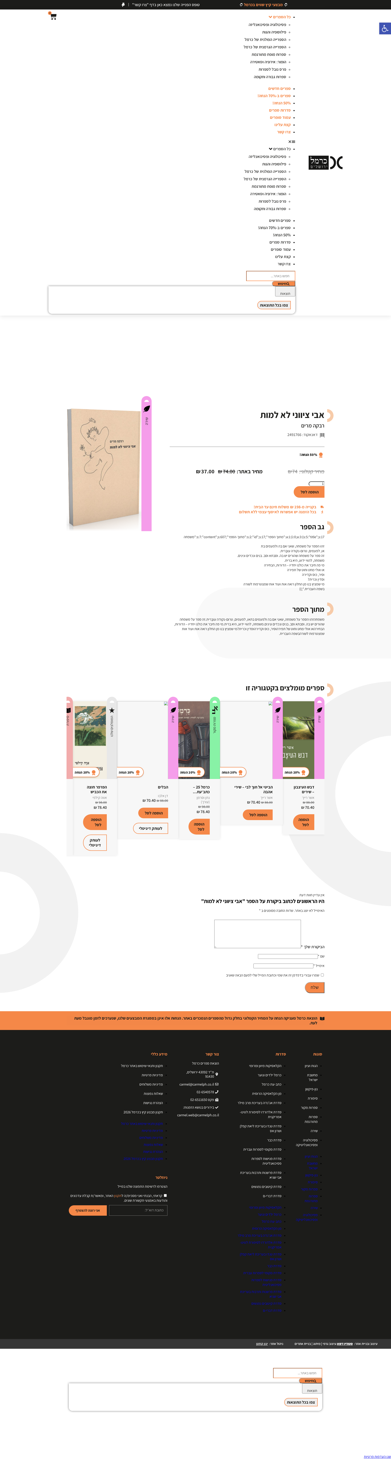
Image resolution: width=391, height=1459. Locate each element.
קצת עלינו (282, 124)
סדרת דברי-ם (272, 1196)
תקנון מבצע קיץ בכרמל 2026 (143, 1112)
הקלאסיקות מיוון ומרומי (265, 1065)
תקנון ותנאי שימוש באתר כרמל (142, 1065)
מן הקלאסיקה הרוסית (266, 1093)
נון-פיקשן (311, 1089)
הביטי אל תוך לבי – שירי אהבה (253, 789)
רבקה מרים (312, 425)
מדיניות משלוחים (151, 1084)
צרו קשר (284, 131)
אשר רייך (308, 797)
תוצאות (285, 293)
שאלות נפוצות (153, 1093)
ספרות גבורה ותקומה (270, 76)
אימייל (318, 965)
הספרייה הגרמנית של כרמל (265, 46)
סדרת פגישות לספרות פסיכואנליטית (266, 1161)
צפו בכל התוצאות (274, 305)
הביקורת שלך (312, 946)
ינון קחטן (262, 1344)
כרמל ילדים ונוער (269, 1075)
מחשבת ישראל (312, 1077)
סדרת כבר (274, 1140)
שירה (146, 421)
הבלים (163, 787)
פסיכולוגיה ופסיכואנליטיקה (307, 1142)
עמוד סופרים (280, 117)
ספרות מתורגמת (311, 1119)
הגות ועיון (311, 1065)
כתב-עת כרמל (271, 1084)
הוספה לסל (310, 492)
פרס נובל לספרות (272, 69)
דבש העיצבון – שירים (304, 789)
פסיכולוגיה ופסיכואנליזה (267, 24)
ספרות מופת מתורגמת (269, 54)
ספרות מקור (214, 725)
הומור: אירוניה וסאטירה (268, 61)
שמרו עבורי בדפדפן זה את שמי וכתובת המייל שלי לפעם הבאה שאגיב (272, 975)
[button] (265, 141)
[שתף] (15, 5)
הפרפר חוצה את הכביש (97, 789)
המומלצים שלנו (111, 726)
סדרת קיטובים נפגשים (266, 1186)
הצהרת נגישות (153, 1102)
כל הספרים (282, 16)
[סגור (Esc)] (5, 5)
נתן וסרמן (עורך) (203, 799)
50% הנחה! (281, 103)
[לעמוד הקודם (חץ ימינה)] (8, 729)
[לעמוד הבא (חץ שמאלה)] (383, 729)
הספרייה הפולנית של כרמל (265, 39)
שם (321, 956)
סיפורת (67, 721)
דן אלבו (163, 795)
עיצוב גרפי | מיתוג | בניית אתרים (324, 1344)
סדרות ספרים (280, 110)
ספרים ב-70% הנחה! (274, 95)
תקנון (118, 1195)
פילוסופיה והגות (274, 32)
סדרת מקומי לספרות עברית (262, 1149)
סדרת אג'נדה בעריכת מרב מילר (259, 1102)
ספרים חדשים (279, 88)
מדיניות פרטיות (152, 1075)
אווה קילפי (100, 797)
